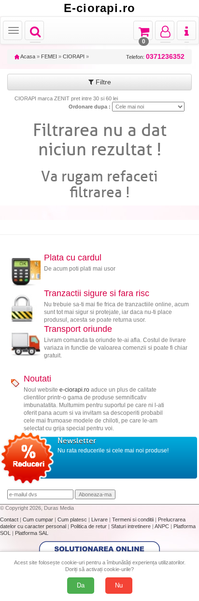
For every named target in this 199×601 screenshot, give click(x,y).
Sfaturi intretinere (131, 526)
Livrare (100, 519)
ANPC (162, 526)
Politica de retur (89, 526)
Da (81, 585)
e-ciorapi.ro (74, 389)
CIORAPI (74, 56)
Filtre (102, 82)
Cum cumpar (39, 519)
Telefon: (155, 56)
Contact (10, 519)
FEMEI (49, 56)
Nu (119, 585)
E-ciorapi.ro (99, 8)
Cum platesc (72, 519)
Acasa (27, 56)
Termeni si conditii (133, 519)
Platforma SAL (31, 533)
